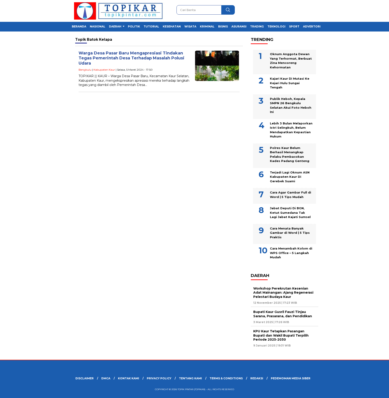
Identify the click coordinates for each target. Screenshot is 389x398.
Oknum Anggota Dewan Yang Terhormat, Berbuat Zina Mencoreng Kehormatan (291, 60)
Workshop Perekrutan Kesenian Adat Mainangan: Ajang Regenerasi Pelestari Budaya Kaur (283, 292)
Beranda (79, 26)
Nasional (97, 26)
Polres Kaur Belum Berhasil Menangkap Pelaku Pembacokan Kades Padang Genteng (289, 154)
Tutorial (151, 26)
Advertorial (313, 26)
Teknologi (276, 26)
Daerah (115, 26)
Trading (257, 26)
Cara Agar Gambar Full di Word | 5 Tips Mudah (290, 195)
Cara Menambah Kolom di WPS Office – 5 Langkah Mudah (291, 253)
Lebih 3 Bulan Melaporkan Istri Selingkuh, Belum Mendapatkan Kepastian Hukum (291, 129)
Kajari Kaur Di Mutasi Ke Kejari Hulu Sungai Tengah (289, 83)
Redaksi (256, 378)
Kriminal (207, 26)
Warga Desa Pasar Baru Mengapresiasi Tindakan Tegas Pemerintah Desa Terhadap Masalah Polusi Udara (131, 58)
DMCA (105, 378)
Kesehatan (172, 26)
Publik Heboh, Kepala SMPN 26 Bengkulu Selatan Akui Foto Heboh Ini (290, 105)
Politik (134, 26)
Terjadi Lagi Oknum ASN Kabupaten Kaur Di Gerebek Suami (290, 177)
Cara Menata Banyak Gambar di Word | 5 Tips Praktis (290, 233)
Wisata (190, 26)
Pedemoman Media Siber (290, 378)
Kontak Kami (128, 378)
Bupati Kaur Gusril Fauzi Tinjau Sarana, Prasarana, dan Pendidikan (282, 314)
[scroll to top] (374, 391)
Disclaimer (84, 378)
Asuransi (239, 26)
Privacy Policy (159, 378)
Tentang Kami (190, 378)
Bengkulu (85, 69)
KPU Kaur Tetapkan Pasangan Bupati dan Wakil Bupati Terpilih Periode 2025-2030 (281, 335)
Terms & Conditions (226, 378)
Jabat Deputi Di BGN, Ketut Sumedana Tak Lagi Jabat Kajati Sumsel (290, 212)
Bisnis (223, 26)
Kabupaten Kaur (104, 69)
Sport (294, 26)
